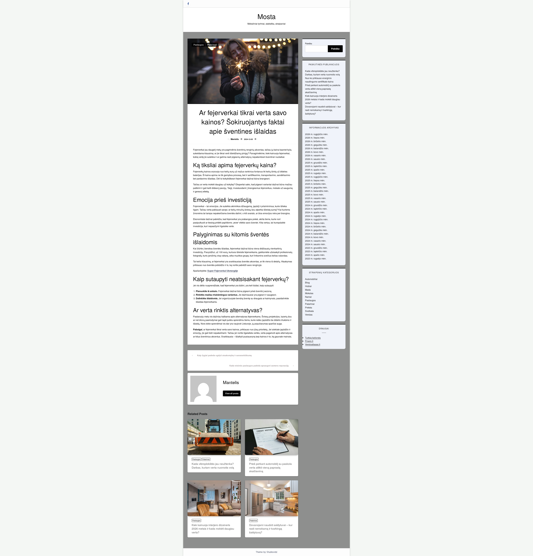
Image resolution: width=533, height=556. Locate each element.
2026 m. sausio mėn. (315, 159)
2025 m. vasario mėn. (315, 198)
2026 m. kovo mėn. (314, 152)
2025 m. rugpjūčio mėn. (316, 176)
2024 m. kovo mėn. (314, 237)
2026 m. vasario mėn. (315, 155)
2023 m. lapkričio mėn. (316, 251)
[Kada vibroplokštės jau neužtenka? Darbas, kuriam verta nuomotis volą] (214, 437)
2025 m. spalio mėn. (315, 169)
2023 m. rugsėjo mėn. (315, 258)
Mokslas (309, 293)
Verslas (308, 314)
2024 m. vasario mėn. (315, 240)
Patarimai (212, 44)
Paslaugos (198, 44)
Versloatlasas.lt (312, 344)
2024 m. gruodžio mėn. (316, 205)
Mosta (266, 16)
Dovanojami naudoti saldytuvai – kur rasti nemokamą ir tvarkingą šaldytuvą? (270, 528)
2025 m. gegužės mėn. (316, 187)
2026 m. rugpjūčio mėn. (316, 134)
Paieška (308, 43)
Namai (308, 296)
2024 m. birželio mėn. (315, 226)
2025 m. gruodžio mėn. (316, 162)
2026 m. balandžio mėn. (317, 148)
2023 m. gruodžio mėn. (316, 247)
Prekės (308, 307)
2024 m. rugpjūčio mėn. (316, 219)
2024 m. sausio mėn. (315, 244)
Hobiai (308, 286)
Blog (307, 282)
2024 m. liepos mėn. (315, 223)
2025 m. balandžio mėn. (317, 191)
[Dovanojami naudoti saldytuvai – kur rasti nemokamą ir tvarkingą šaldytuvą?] (271, 498)
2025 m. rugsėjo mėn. (315, 173)
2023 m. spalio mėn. (315, 254)
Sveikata (309, 311)
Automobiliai (311, 279)
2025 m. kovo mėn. (314, 194)
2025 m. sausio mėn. (315, 201)
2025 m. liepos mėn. (315, 180)
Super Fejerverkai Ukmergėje (222, 270)
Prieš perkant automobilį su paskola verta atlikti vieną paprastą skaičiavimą (270, 467)
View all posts (231, 393)
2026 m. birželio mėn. (315, 141)
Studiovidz (272, 552)
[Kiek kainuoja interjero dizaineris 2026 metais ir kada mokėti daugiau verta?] (214, 498)
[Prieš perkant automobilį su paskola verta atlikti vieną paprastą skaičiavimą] (271, 437)
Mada (308, 289)
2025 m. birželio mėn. (315, 183)
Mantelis (235, 139)
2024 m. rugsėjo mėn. (315, 215)
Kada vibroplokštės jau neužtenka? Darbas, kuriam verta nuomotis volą (213, 465)
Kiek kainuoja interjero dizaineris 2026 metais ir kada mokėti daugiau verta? (213, 528)
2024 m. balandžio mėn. (317, 233)
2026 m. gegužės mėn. (316, 144)
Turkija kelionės (313, 337)
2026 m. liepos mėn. (315, 137)
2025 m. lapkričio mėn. (316, 166)
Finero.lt (309, 341)
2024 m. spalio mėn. (315, 212)
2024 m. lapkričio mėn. (316, 208)
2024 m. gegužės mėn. (316, 230)
